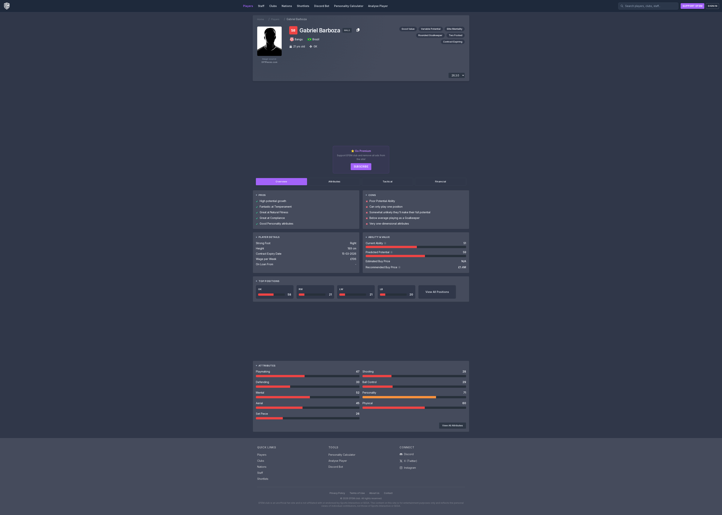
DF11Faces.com (269, 62)
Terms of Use (357, 493)
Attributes (334, 181)
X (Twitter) (410, 460)
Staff (260, 472)
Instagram (410, 467)
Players (275, 19)
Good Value (408, 28)
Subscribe (361, 166)
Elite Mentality (454, 28)
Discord (409, 454)
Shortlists (262, 478)
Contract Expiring (452, 41)
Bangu (299, 39)
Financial (440, 181)
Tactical (388, 181)
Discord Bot (335, 466)
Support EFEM (692, 6)
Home (260, 19)
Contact (388, 493)
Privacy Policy (337, 493)
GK (315, 46)
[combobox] (648, 6)
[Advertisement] (361, 115)
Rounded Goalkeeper (430, 35)
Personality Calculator (341, 454)
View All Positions (437, 291)
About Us (374, 493)
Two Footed (455, 35)
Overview (281, 181)
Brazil (315, 39)
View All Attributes (452, 425)
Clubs (260, 460)
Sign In (712, 6)
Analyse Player (337, 460)
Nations (261, 466)
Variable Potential (431, 28)
